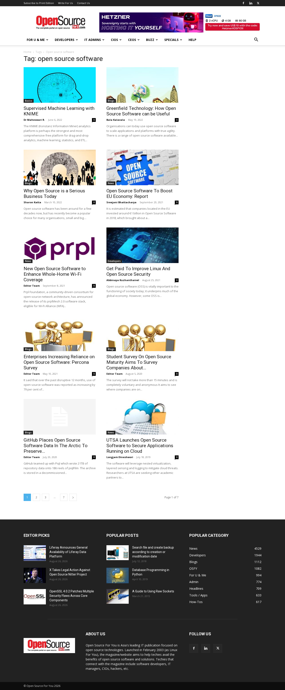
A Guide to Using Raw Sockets (153, 591)
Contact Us (83, 3)
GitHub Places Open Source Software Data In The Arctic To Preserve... (56, 445)
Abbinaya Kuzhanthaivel (122, 280)
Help (192, 40)
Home (27, 52)
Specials (171, 40)
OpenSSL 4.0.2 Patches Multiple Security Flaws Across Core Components (71, 595)
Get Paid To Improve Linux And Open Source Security (138, 271)
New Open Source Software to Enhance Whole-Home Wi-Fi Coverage (55, 274)
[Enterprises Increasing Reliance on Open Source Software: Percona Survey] (60, 333)
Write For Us (65, 3)
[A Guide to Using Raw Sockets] (117, 596)
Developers (64, 40)
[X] (258, 3)
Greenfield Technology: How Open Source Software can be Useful (141, 111)
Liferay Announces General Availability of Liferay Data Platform (68, 552)
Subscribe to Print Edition (39, 3)
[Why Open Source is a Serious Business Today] (60, 167)
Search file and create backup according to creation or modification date (153, 552)
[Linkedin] (250, 3)
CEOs (132, 40)
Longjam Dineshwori (119, 457)
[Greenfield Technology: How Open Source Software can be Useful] (142, 85)
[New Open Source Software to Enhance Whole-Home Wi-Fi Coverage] (60, 245)
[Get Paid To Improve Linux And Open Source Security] (142, 245)
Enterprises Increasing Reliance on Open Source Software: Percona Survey (59, 362)
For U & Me (36, 40)
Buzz (150, 40)
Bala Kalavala (115, 119)
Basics (28, 100)
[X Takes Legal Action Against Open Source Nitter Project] (35, 575)
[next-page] (73, 497)
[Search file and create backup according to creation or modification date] (117, 552)
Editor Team (32, 285)
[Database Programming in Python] (117, 575)
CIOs (114, 40)
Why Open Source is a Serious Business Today (54, 193)
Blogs (111, 100)
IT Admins (92, 40)
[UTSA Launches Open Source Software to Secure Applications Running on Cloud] (142, 417)
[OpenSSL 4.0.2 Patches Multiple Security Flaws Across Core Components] (35, 596)
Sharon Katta (32, 202)
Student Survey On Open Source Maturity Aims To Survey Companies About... (138, 362)
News (111, 183)
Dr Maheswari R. (34, 119)
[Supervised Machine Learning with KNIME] (60, 85)
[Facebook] (243, 3)
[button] (256, 40)
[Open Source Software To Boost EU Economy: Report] (142, 167)
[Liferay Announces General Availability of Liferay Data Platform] (35, 553)
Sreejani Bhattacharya (121, 202)
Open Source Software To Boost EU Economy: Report (139, 193)
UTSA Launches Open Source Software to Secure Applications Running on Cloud (139, 445)
